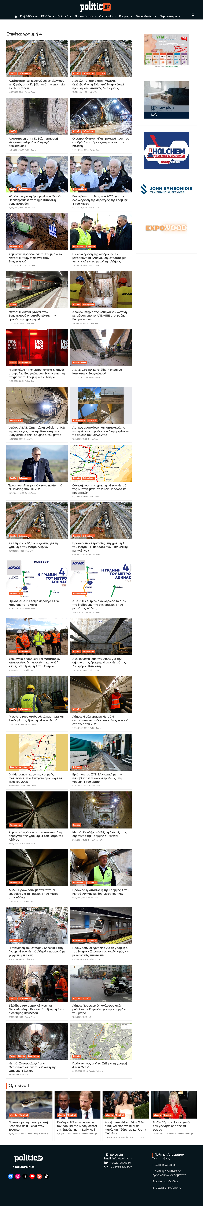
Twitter (13, 1056)
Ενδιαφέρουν (25, 73)
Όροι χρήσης (161, 1158)
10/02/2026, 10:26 (80, 377)
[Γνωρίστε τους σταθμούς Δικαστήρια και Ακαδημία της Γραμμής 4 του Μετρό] (37, 694)
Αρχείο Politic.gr (96, 1071)
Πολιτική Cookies (164, 1164)
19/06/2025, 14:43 (16, 609)
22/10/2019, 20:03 (80, 1071)
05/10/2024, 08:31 (80, 959)
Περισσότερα (168, 16)
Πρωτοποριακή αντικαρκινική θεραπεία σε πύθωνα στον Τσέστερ (28, 1126)
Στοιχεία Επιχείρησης (166, 1187)
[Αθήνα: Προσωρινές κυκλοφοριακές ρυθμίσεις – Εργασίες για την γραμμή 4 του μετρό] (101, 983)
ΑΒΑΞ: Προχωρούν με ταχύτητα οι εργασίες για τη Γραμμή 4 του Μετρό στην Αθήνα (34, 894)
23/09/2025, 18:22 (16, 493)
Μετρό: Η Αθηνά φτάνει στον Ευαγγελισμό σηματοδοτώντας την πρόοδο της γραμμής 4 (32, 316)
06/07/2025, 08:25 (80, 554)
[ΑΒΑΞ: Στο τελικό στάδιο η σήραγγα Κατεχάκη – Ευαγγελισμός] (101, 347)
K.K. (89, 1017)
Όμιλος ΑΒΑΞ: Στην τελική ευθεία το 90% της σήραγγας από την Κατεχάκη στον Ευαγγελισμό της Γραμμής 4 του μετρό (37, 431)
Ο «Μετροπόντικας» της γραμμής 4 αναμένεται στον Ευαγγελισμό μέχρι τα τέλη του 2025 (35, 778)
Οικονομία (106, 16)
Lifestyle (13, 1115)
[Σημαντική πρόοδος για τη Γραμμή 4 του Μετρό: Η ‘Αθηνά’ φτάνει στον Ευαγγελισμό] (37, 231)
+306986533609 (120, 1166)
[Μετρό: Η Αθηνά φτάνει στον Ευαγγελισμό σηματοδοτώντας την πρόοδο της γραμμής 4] (37, 289)
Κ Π (27, 1075)
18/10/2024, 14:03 (16, 959)
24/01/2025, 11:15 (16, 844)
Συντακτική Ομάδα (165, 1181)
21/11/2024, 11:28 (79, 898)
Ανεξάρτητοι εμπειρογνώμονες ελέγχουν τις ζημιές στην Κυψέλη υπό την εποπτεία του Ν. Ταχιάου (37, 84)
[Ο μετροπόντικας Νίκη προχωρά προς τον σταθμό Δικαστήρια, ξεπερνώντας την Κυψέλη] (101, 116)
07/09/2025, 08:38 (80, 497)
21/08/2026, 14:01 (160, 1134)
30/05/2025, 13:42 (80, 612)
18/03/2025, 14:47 (79, 670)
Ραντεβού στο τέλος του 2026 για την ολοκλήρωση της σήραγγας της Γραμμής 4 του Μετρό (100, 200)
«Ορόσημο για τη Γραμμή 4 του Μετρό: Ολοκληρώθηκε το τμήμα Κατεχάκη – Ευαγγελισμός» (35, 200)
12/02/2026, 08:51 (80, 323)
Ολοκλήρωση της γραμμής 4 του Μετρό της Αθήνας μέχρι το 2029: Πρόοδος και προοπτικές (99, 489)
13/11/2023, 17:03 (79, 1017)
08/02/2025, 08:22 (17, 786)
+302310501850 (120, 1162)
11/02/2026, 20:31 (16, 381)
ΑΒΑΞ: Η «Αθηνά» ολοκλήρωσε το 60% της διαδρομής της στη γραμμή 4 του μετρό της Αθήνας (99, 605)
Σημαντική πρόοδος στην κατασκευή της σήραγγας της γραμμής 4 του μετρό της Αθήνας (36, 836)
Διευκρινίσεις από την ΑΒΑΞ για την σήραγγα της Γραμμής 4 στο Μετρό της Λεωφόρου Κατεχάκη (99, 663)
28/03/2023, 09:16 (16, 1075)
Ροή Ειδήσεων (29, 16)
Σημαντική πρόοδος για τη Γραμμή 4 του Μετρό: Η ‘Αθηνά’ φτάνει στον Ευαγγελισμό (36, 258)
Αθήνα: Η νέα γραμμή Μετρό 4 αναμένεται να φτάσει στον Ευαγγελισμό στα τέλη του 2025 (100, 720)
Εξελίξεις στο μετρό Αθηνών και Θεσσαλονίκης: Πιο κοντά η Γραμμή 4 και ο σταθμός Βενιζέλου (36, 1009)
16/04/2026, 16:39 (16, 150)
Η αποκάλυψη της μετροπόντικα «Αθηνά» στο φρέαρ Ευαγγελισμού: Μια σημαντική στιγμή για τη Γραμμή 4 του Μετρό (37, 373)
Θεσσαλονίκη (144, 16)
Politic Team (30, 92)
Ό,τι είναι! (101, 73)
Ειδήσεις (77, 767)
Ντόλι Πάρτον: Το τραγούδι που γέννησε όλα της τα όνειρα (171, 1126)
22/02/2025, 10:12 (16, 724)
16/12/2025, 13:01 (16, 439)
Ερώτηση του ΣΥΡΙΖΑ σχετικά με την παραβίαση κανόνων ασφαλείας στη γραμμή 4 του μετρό (97, 778)
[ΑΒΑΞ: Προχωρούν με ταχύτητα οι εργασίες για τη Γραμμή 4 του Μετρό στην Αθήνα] (37, 867)
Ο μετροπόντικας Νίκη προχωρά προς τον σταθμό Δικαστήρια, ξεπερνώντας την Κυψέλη (100, 142)
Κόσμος (124, 16)
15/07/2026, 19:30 (79, 92)
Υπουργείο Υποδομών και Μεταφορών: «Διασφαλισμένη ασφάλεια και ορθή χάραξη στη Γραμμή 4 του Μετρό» (35, 663)
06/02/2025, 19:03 (80, 786)
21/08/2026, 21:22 (64, 1134)
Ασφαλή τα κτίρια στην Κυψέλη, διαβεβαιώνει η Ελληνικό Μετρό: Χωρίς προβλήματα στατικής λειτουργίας (99, 84)
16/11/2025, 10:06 (79, 439)
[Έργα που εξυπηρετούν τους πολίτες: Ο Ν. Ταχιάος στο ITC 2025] (37, 463)
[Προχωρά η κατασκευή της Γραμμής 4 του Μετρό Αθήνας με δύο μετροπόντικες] (101, 867)
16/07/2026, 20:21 (16, 92)
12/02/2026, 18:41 (16, 208)
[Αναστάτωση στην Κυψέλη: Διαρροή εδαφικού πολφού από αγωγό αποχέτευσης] (37, 116)
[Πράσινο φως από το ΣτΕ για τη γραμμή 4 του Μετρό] (101, 1041)
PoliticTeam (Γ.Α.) (95, 840)
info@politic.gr (122, 1158)
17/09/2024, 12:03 (16, 1017)
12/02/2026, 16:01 (79, 265)
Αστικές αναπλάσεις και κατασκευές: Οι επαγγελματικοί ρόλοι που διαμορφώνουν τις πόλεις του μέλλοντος (100, 431)
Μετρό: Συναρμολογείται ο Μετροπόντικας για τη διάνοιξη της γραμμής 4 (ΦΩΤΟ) (32, 1067)
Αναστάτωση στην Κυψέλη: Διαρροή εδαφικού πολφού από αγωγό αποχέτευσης (33, 142)
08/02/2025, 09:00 (80, 728)
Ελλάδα (46, 16)
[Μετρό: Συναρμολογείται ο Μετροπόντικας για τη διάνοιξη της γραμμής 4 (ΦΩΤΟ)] (37, 1041)
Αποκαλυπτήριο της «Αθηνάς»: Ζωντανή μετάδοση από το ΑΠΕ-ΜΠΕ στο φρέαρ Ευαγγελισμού (99, 316)
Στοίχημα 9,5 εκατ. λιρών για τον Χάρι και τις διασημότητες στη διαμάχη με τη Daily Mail (77, 1126)
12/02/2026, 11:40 (16, 323)
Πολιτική (63, 16)
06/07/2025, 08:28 (16, 551)
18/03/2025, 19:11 (16, 670)
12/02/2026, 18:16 (79, 208)
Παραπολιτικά (84, 16)
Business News (79, 189)
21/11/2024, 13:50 (16, 901)
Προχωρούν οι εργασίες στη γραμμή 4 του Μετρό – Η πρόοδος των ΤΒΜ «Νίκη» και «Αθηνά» (100, 547)
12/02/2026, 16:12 (16, 265)
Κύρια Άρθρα (15, 767)
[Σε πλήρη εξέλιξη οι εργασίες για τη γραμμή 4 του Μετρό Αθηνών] (37, 520)
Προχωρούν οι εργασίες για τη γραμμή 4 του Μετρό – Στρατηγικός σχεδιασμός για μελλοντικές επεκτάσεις (100, 952)
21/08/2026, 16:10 (112, 1137)
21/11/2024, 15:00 (79, 840)
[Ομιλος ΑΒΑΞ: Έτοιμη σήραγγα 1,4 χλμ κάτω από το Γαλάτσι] (37, 578)
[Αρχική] (16, 16)
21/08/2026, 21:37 (16, 1134)
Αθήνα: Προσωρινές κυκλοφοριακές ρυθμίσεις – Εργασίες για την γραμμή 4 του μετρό (99, 1009)
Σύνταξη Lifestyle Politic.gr (36, 1134)
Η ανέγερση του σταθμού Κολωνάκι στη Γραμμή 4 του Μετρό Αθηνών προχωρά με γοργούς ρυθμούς (37, 952)
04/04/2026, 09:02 (80, 150)
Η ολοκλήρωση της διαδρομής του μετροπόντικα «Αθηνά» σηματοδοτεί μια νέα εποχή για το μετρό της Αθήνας (99, 258)
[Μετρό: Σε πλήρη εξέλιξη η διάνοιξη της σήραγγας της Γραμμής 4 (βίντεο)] (101, 809)
